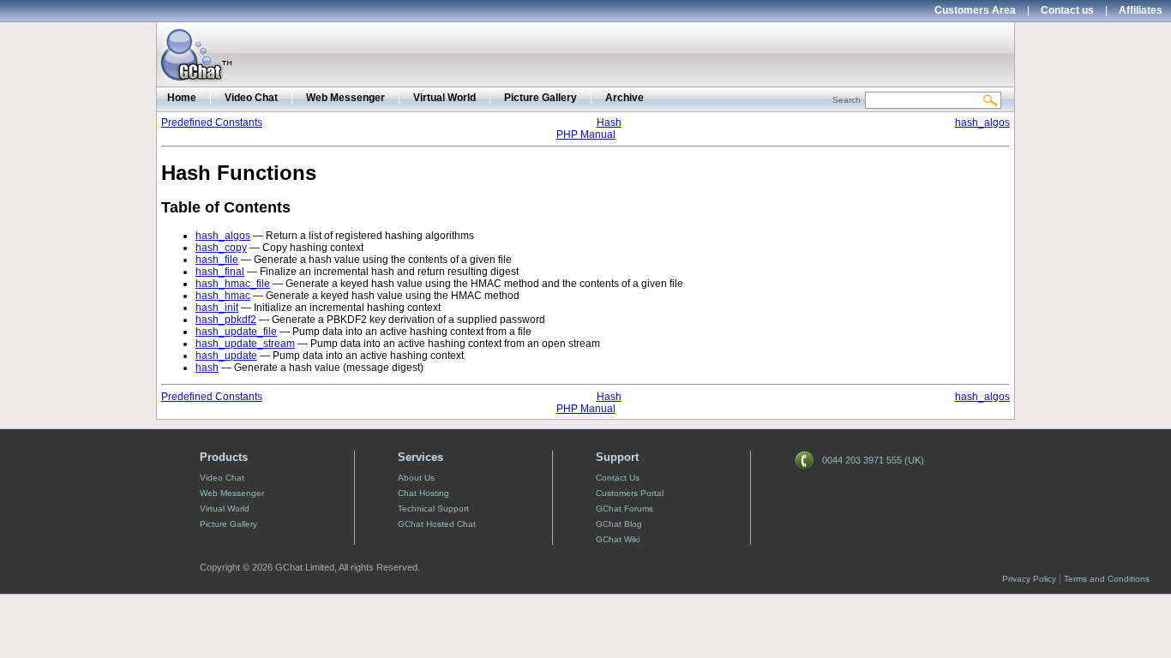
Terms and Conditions (1107, 578)
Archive (624, 98)
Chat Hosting (423, 493)
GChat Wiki (618, 539)
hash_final (219, 272)
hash (207, 368)
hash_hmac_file (232, 284)
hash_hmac (222, 296)
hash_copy (221, 248)
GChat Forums (624, 508)
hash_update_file (236, 332)
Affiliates (1140, 10)
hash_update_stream (245, 344)
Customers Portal (630, 493)
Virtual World (444, 98)
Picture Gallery (540, 98)
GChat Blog (619, 524)
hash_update (226, 356)
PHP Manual (586, 135)
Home (181, 98)
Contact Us (618, 477)
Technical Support (433, 508)
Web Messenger (345, 98)
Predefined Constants (211, 123)
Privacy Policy (1029, 578)
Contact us (1067, 10)
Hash (609, 123)
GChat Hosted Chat (437, 524)
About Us (416, 477)
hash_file (216, 260)
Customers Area (975, 10)
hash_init (216, 308)
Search (846, 100)
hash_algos (982, 123)
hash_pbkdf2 (225, 320)
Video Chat (251, 98)
